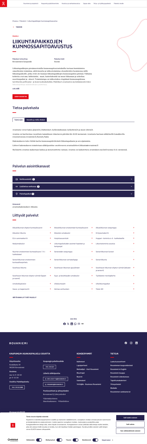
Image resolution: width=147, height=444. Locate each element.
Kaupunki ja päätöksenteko (50, 3)
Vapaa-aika (86, 3)
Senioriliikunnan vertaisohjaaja (66, 259)
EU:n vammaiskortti (20, 238)
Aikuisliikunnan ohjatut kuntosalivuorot (27, 227)
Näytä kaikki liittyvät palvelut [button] (24, 297)
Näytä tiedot (106, 440)
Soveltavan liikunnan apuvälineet (67, 267)
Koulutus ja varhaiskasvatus (71, 3)
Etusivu (15, 21)
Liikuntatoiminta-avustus (105, 243)
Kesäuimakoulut (18, 243)
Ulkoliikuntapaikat (103, 283)
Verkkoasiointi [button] (25, 179)
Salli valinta (130, 424)
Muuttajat (81, 373)
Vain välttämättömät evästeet (130, 431)
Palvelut (23, 21)
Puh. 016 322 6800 (17, 387)
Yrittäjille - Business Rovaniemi (89, 384)
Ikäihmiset (81, 361)
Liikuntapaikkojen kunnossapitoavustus (42, 21)
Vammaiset (81, 380)
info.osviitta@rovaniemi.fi (55, 379)
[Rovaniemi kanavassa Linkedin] (136, 343)
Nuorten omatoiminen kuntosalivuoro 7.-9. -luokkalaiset (29, 253)
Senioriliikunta (101, 259)
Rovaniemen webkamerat (120, 391)
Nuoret (79, 376)
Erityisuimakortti (102, 233)
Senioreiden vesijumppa (63, 251)
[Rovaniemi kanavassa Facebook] (126, 343)
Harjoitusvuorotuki (61, 238)
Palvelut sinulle (119, 3)
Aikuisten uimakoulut (62, 233)
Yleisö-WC (100, 289)
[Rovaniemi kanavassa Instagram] (131, 343)
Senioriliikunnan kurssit (105, 251)
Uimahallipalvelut (19, 283)
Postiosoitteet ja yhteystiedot (55, 390)
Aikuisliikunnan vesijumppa (106, 227)
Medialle (113, 388)
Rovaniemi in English (118, 369)
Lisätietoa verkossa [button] (27, 186)
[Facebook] (64, 324)
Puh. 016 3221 (50, 367)
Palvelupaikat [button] (24, 193)
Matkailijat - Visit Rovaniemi (87, 369)
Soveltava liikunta (19, 267)
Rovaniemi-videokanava (119, 376)
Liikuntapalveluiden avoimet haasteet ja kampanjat (69, 245)
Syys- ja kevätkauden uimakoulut (66, 275)
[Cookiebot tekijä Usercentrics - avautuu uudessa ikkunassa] (13, 440)
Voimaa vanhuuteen (61, 289)
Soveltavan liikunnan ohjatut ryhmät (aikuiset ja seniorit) (113, 269)
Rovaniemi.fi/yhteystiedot (54, 394)
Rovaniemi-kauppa (117, 373)
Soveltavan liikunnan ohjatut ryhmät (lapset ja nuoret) (29, 277)
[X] (68, 324)
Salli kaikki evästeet (130, 418)
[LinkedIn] (71, 324)
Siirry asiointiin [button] (20, 96)
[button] (52, 86)
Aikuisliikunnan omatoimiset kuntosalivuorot (71, 227)
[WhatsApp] (75, 324)
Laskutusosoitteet (117, 361)
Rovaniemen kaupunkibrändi (121, 365)
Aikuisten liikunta (19, 233)
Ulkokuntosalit (59, 283)
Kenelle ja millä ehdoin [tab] (35, 119)
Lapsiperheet (82, 365)
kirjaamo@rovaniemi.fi (54, 384)
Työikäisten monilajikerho (105, 275)
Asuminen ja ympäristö (30, 3)
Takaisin (19, 27)
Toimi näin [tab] (18, 119)
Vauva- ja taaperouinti (20, 289)
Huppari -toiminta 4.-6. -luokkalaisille (110, 238)
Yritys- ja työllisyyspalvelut (102, 3)
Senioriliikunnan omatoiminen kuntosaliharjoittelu (23, 261)
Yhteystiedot (115, 384)
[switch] (59, 440)
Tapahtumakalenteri (118, 380)
